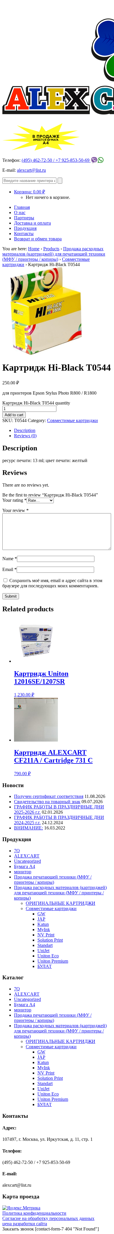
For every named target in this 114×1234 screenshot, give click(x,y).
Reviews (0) (25, 435)
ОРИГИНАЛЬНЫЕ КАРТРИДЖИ (60, 903)
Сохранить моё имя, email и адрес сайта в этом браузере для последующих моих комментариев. (52, 583)
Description (24, 430)
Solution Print (50, 940)
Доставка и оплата (32, 223)
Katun (43, 924)
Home (33, 248)
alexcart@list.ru (31, 170)
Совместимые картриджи (72, 420)
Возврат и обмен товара (38, 238)
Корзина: (29, 191)
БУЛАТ (44, 966)
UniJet (43, 950)
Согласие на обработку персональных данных (48, 1218)
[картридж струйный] (46, 353)
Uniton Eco (48, 955)
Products (51, 248)
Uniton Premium (52, 961)
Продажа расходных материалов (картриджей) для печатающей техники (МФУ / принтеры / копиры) (53, 254)
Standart (45, 945)
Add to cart (14, 415)
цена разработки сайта (24, 1223)
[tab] (63, 430)
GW (41, 913)
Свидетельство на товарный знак (47, 801)
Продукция (25, 228)
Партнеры (24, 217)
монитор (22, 871)
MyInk (43, 929)
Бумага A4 (24, 866)
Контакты (24, 233)
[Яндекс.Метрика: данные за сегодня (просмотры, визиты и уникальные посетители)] (21, 1208)
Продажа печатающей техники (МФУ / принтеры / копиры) (52, 879)
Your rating (14, 500)
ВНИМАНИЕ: (28, 827)
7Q (17, 850)
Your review (15, 510)
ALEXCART (26, 855)
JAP (41, 919)
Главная (22, 207)
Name (9, 558)
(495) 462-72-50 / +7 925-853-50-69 (56, 160)
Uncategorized (27, 861)
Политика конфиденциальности (34, 1213)
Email (9, 569)
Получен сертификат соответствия (48, 796)
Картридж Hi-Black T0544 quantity (36, 402)
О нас (19, 212)
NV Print (45, 934)
